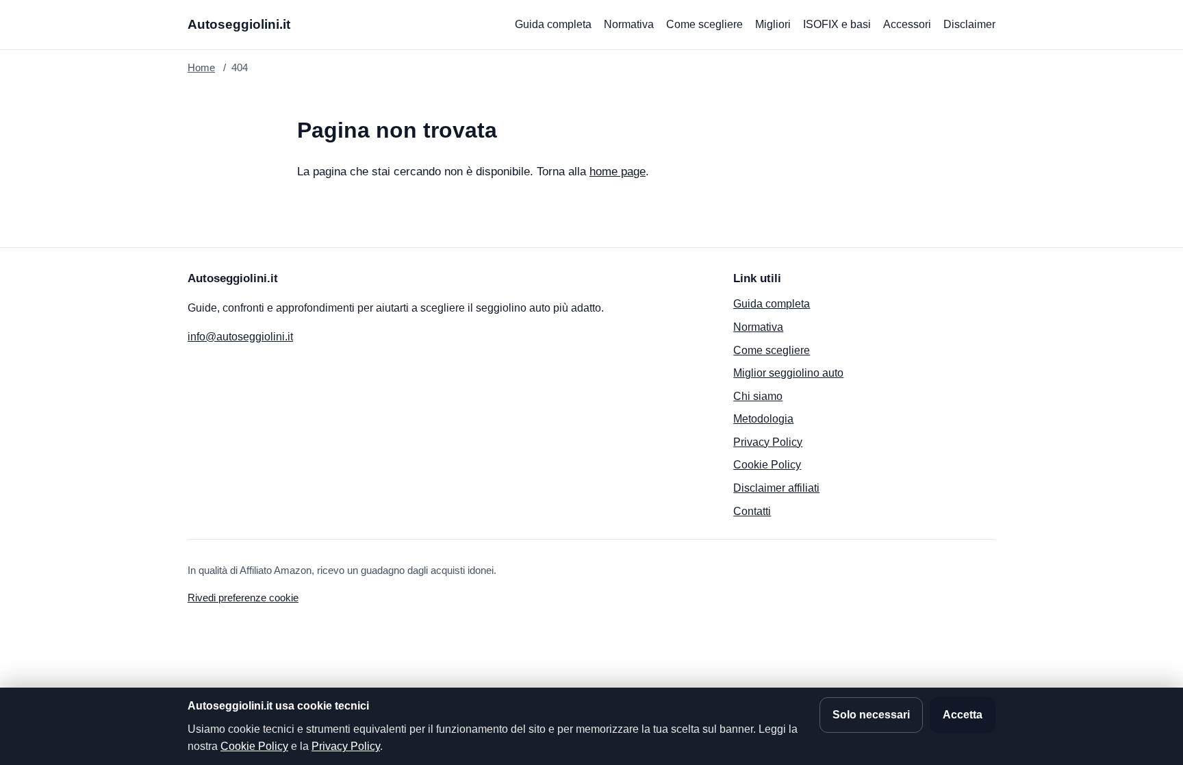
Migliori (773, 24)
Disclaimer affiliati (776, 488)
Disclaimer (969, 24)
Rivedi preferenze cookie (243, 597)
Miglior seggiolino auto (788, 373)
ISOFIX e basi (837, 24)
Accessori (907, 24)
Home (201, 67)
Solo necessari (871, 714)
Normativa (629, 24)
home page (617, 171)
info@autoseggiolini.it (240, 336)
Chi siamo (758, 396)
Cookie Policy (767, 465)
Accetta (962, 714)
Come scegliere (704, 24)
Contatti (752, 511)
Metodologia (763, 419)
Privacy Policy (767, 442)
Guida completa (553, 24)
